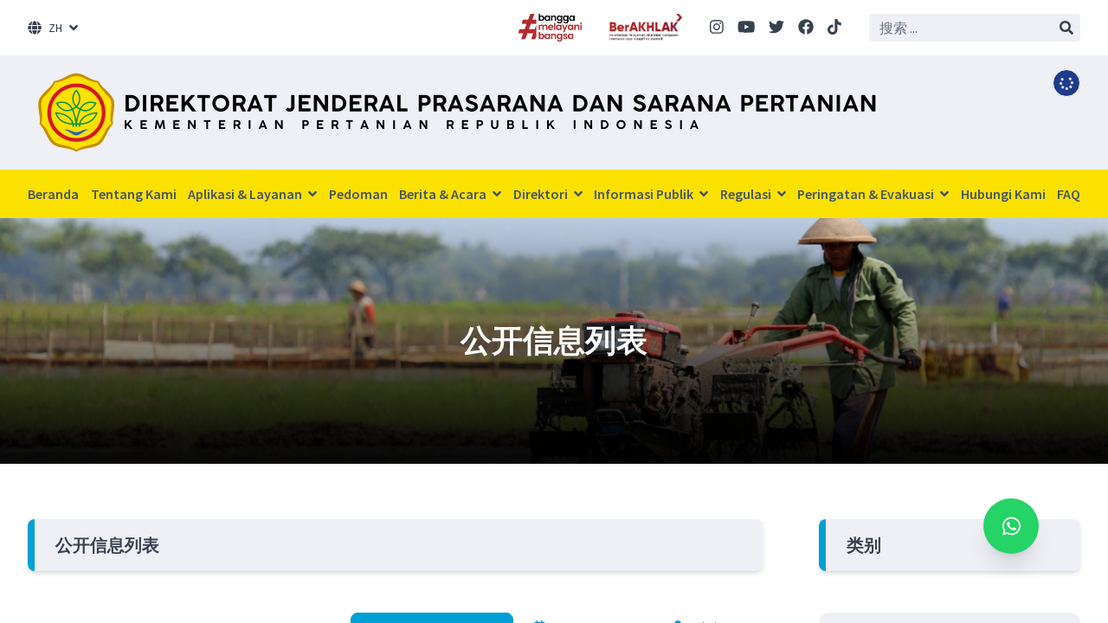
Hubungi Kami (1003, 193)
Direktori (541, 193)
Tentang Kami (134, 193)
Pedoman (358, 193)
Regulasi (747, 193)
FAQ (1068, 193)
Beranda (53, 193)
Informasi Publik (645, 193)
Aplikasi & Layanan (246, 193)
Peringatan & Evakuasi (867, 193)
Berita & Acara (444, 193)
